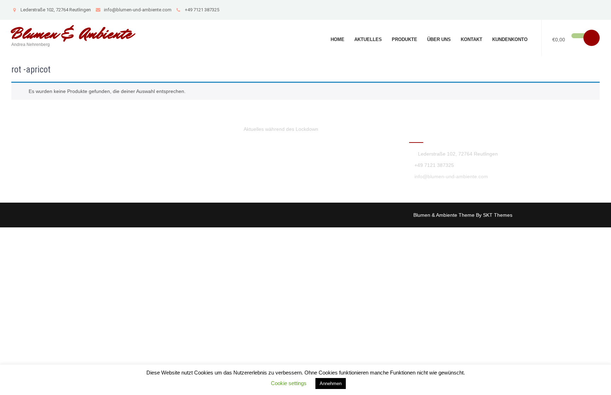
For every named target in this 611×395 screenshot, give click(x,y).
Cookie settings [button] (289, 383)
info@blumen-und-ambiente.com (137, 9)
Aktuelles (368, 39)
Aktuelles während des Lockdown (281, 129)
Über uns (439, 39)
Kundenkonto (510, 39)
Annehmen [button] (331, 383)
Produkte (404, 39)
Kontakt (471, 39)
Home (337, 39)
